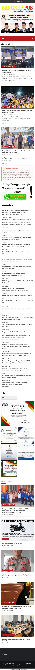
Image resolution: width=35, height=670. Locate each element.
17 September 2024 (12, 114)
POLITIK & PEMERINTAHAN (8, 66)
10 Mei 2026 (10, 643)
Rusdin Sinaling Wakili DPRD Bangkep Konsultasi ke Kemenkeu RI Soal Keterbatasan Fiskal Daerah (16, 354)
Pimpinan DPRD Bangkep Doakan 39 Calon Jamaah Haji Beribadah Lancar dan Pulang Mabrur (16, 245)
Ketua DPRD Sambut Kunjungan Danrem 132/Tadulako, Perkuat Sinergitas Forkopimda (15, 289)
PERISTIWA (5, 539)
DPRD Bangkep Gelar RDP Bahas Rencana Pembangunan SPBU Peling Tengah (13, 274)
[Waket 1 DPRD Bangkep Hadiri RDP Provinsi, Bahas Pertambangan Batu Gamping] (17, 626)
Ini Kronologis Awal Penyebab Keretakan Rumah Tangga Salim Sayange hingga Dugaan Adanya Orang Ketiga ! (16, 346)
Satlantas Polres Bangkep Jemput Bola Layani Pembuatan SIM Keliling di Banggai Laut (14, 369)
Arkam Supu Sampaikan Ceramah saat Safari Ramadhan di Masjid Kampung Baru (14, 383)
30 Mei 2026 (10, 545)
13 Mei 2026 (10, 578)
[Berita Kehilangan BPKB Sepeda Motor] (17, 530)
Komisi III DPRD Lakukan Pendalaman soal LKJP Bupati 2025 (17, 301)
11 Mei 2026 (10, 610)
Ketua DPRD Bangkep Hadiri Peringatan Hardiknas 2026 (16, 252)
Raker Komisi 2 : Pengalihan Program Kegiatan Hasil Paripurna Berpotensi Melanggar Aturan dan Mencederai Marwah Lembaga (16, 337)
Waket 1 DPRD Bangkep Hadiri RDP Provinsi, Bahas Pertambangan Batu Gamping (16, 238)
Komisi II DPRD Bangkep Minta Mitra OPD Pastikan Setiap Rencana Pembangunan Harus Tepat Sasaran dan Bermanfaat (16, 310)
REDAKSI (4, 654)
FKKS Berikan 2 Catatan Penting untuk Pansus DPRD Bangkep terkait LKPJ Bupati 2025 (16, 231)
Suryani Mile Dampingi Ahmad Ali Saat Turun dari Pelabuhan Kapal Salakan (16, 152)
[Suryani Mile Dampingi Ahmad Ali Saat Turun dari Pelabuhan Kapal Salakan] (17, 138)
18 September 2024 (12, 74)
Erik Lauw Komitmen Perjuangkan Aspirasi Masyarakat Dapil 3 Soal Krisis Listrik (17, 376)
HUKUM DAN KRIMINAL (8, 570)
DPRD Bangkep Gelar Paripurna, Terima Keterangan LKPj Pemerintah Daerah (16, 267)
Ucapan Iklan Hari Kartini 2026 (10, 332)
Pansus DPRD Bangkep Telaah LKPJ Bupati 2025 (15, 295)
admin (5, 74)
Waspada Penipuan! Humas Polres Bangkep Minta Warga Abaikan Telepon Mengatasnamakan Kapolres (16, 223)
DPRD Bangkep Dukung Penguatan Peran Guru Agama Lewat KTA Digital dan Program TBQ (17, 260)
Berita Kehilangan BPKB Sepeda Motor (13, 219)
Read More (4, 83)
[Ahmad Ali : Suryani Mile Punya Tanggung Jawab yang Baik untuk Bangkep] (17, 97)
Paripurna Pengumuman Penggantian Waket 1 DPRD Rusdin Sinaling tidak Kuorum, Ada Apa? (16, 362)
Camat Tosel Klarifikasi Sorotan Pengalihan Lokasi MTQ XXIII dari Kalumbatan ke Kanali (17, 318)
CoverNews (16, 666)
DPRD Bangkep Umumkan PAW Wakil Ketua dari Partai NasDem (17, 282)
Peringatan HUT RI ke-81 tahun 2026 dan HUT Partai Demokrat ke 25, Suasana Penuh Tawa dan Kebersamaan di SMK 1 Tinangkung (17, 212)
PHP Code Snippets (12, 669)
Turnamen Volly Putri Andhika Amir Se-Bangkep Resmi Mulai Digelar (17, 325)
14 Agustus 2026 (11, 514)
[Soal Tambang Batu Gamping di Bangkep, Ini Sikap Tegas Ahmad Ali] (17, 57)
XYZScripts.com (24, 669)
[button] (2, 38)
